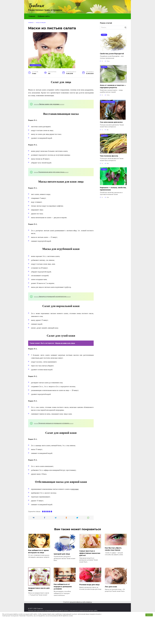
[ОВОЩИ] (113, 152)
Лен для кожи (111, 587)
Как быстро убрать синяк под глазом (113, 549)
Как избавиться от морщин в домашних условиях (63, 586)
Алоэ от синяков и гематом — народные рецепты (113, 86)
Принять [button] (149, 615)
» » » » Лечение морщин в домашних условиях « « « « (53, 423)
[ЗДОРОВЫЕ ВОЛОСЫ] (113, 118)
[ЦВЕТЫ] (113, 82)
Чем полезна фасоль (109, 156)
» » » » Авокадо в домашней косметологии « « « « (52, 296)
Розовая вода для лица (89, 585)
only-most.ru (87, 602)
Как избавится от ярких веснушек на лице (38, 551)
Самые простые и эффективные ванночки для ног (89, 553)
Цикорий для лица (62, 554)
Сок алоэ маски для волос (111, 122)
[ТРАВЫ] (113, 50)
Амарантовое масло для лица (39, 589)
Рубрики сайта (44, 16)
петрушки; (75, 489)
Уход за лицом (35, 65)
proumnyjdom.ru (76, 602)
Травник (36, 5)
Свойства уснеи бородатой (112, 54)
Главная (32, 16)
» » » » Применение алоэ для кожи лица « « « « (51, 172)
